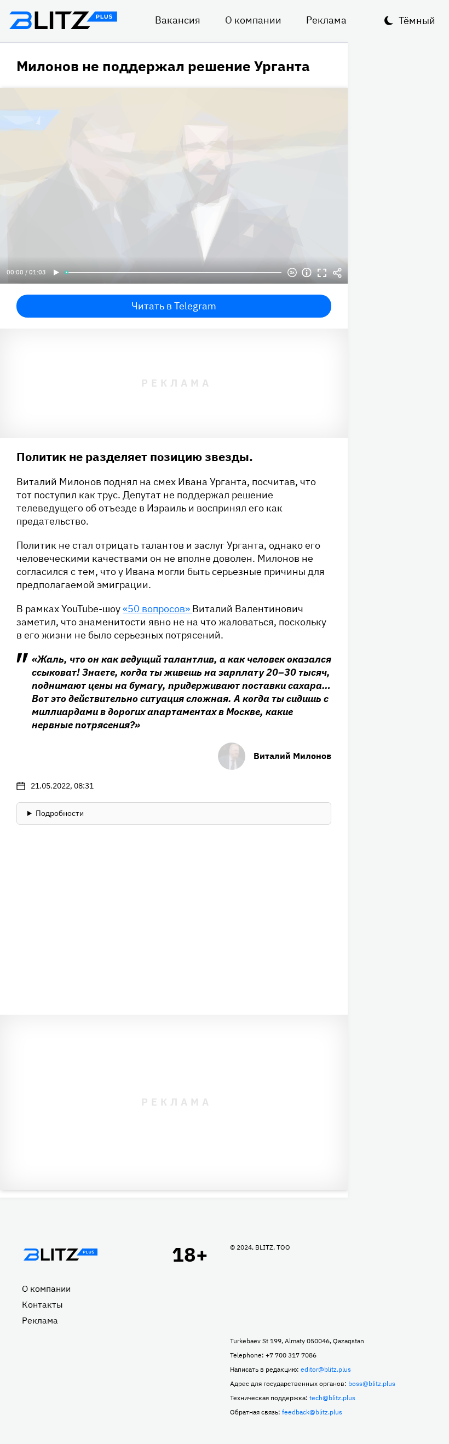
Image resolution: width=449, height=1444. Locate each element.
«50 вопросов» (157, 608)
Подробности (60, 813)
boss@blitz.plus (371, 1383)
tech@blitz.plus (332, 1398)
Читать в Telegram (173, 306)
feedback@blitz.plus (312, 1412)
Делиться (337, 272)
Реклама (326, 20)
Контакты (42, 1304)
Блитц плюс (63, 20)
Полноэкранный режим (322, 272)
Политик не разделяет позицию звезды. (134, 456)
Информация (306, 272)
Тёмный (417, 20)
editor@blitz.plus (326, 1369)
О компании (253, 20)
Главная (60, 1255)
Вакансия (177, 20)
